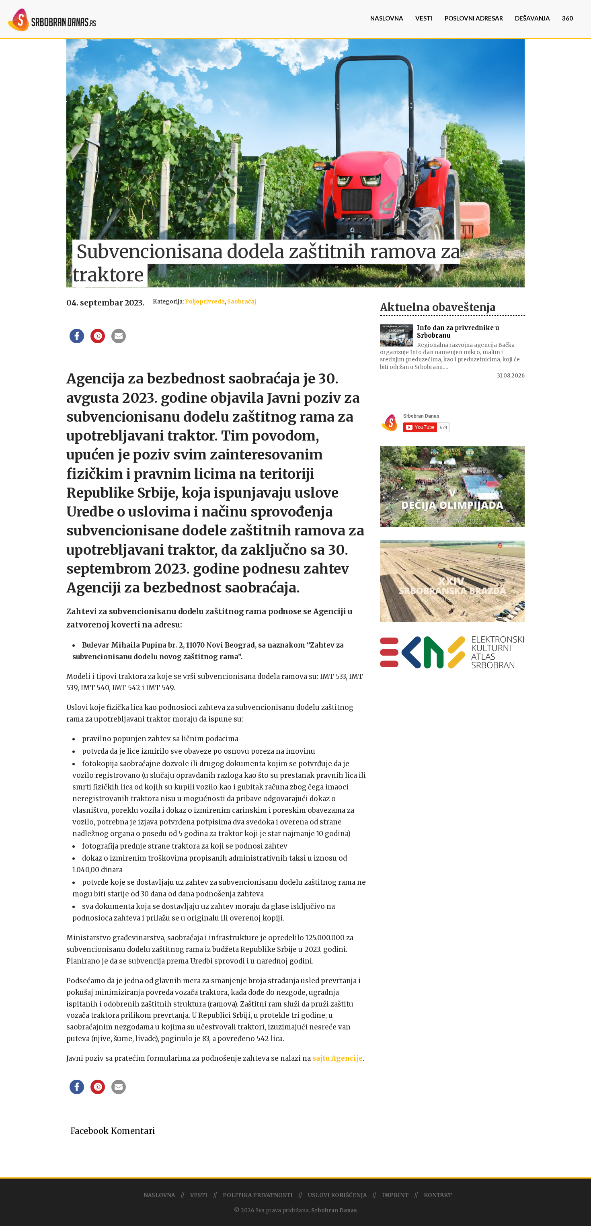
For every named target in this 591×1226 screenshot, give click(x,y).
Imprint (395, 1195)
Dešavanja (532, 18)
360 (567, 18)
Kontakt (438, 1195)
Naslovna (386, 18)
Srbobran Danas (334, 1210)
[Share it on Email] (118, 341)
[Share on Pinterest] (97, 341)
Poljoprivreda (205, 301)
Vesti (424, 18)
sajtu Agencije (337, 1058)
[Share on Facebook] (77, 341)
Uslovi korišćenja (337, 1195)
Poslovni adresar (474, 18)
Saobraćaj (241, 301)
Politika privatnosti (258, 1195)
